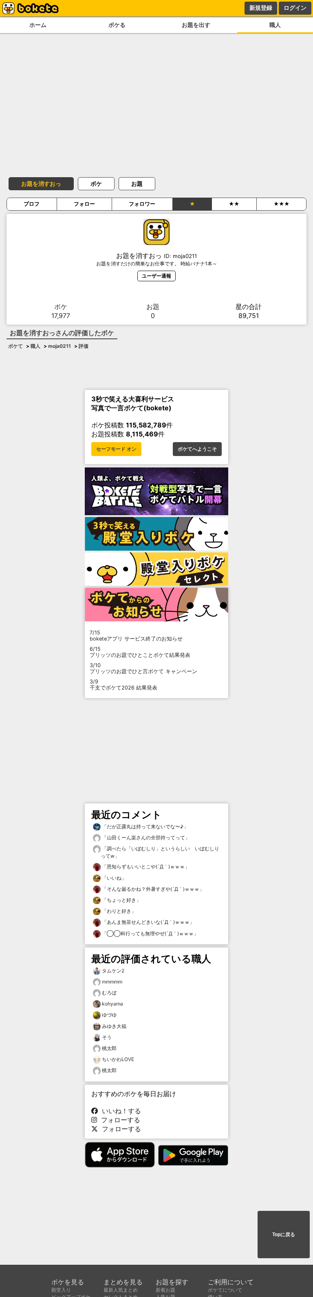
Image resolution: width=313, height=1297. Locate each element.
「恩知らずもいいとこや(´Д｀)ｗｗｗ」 (145, 866)
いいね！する (119, 1111)
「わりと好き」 (118, 911)
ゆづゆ (109, 1015)
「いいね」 (113, 878)
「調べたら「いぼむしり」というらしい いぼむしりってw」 (160, 852)
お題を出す (196, 24)
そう (107, 1037)
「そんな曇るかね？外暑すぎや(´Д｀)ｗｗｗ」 (152, 889)
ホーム (37, 24)
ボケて (15, 346)
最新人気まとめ (121, 1290)
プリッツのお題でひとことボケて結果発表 (140, 652)
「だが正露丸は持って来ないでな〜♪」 (144, 826)
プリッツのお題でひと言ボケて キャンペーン (143, 668)
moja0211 (59, 346)
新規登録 (260, 7)
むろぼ (109, 993)
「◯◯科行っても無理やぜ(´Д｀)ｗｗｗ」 (149, 933)
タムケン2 (113, 971)
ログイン (295, 7)
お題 (137, 183)
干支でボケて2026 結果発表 (123, 685)
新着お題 (165, 1290)
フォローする (118, 1120)
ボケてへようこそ (197, 449)
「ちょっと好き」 (121, 900)
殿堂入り (61, 1290)
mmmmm (112, 982)
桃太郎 (109, 1048)
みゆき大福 (114, 1026)
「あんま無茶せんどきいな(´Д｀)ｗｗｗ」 (147, 922)
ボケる (117, 24)
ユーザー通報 (156, 275)
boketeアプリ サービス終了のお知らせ (136, 636)
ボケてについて (225, 1290)
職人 (275, 24)
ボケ (96, 183)
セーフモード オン (116, 449)
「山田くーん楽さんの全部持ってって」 (145, 837)
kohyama (112, 1004)
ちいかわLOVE (118, 1059)
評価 (83, 346)
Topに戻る (283, 1234)
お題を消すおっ (41, 183)
